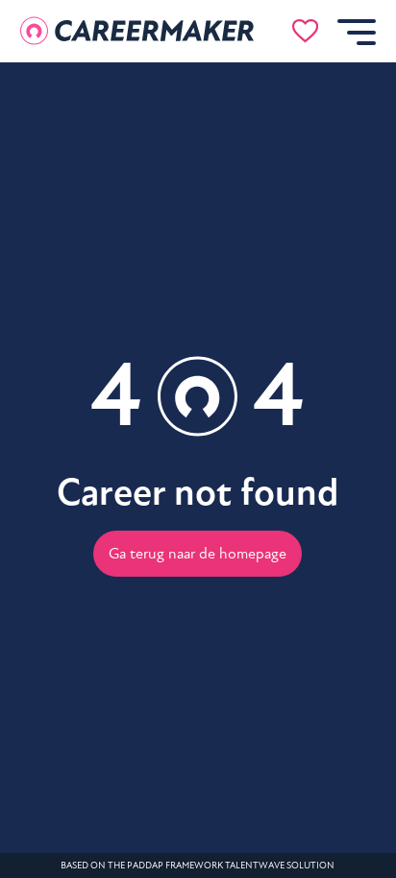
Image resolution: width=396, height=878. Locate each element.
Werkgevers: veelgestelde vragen (132, 501)
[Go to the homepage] (137, 31)
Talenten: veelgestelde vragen (132, 457)
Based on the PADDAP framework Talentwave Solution (197, 865)
